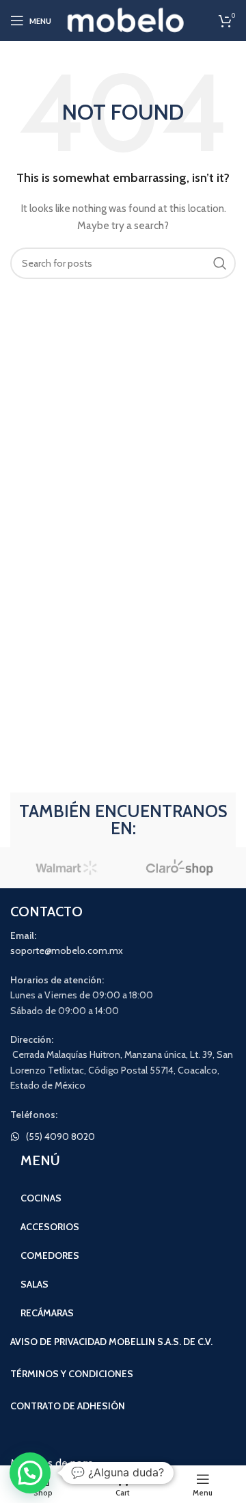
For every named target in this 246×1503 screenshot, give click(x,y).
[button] (30, 1472)
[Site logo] (126, 19)
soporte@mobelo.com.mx (66, 950)
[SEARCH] (220, 263)
